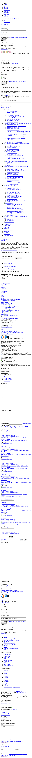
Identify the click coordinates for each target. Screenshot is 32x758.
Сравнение (12, 435)
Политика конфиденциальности (12, 18)
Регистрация (7, 22)
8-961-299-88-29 (5, 713)
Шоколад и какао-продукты (11, 648)
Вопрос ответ (7, 10)
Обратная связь (4, 712)
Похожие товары (5, 310)
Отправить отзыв (26, 423)
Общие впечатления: (6, 410)
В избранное (4, 436)
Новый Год (6, 227)
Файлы (2, 312)
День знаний (7, 234)
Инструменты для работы (10, 639)
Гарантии (6, 16)
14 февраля (6, 231)
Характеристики (5, 306)
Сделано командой (6, 705)
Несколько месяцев (8, 378)
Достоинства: (4, 383)
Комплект (3, 303)
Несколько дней (8, 379)
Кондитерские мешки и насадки (12, 640)
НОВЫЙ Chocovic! (8, 235)
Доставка (6, 7)
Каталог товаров (5, 107)
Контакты (6, 12)
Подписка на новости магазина (9, 250)
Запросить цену (14, 755)
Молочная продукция (9, 643)
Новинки (6, 4)
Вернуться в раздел (5, 299)
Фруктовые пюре (15, 182)
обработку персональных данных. (18, 37)
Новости (6, 11)
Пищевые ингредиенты (10, 644)
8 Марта (6, 232)
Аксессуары (4, 307)
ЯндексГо (3, 240)
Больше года (7, 381)
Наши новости (4, 237)
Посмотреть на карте (6, 703)
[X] (8, 337)
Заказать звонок (5, 24)
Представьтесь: (4, 423)
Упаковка (6, 645)
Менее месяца (7, 376)
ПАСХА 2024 (7, 224)
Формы (5, 647)
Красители (6, 641)
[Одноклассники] (3, 337)
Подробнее (3, 433)
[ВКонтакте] (1, 337)
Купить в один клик (17, 741)
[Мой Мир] (6, 337)
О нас (5, 15)
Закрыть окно (4, 49)
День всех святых (8, 230)
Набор (2, 302)
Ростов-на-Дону (10, 95)
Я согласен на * (14, 739)
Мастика (6, 649)
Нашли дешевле (14, 331)
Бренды (5, 6)
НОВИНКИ (7, 225)
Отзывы (6, 8)
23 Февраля (6, 228)
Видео (2, 314)
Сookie (14, 709)
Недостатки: (4, 396)
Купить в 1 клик (14, 329)
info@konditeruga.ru (5, 63)
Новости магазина (7, 256)
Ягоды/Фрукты (14, 184)
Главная (6, 1)
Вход (5, 20)
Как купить (6, 14)
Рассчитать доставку (17, 332)
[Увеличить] (9, 315)
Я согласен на (14, 37)
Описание (3, 304)
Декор (5, 637)
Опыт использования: (6, 374)
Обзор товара (4, 300)
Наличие (3, 311)
